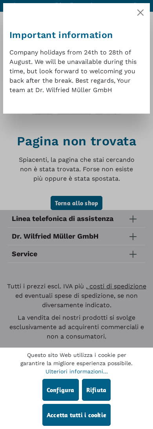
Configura (61, 390)
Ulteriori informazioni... (77, 371)
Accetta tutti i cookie (76, 415)
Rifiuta (96, 390)
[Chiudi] (140, 12)
